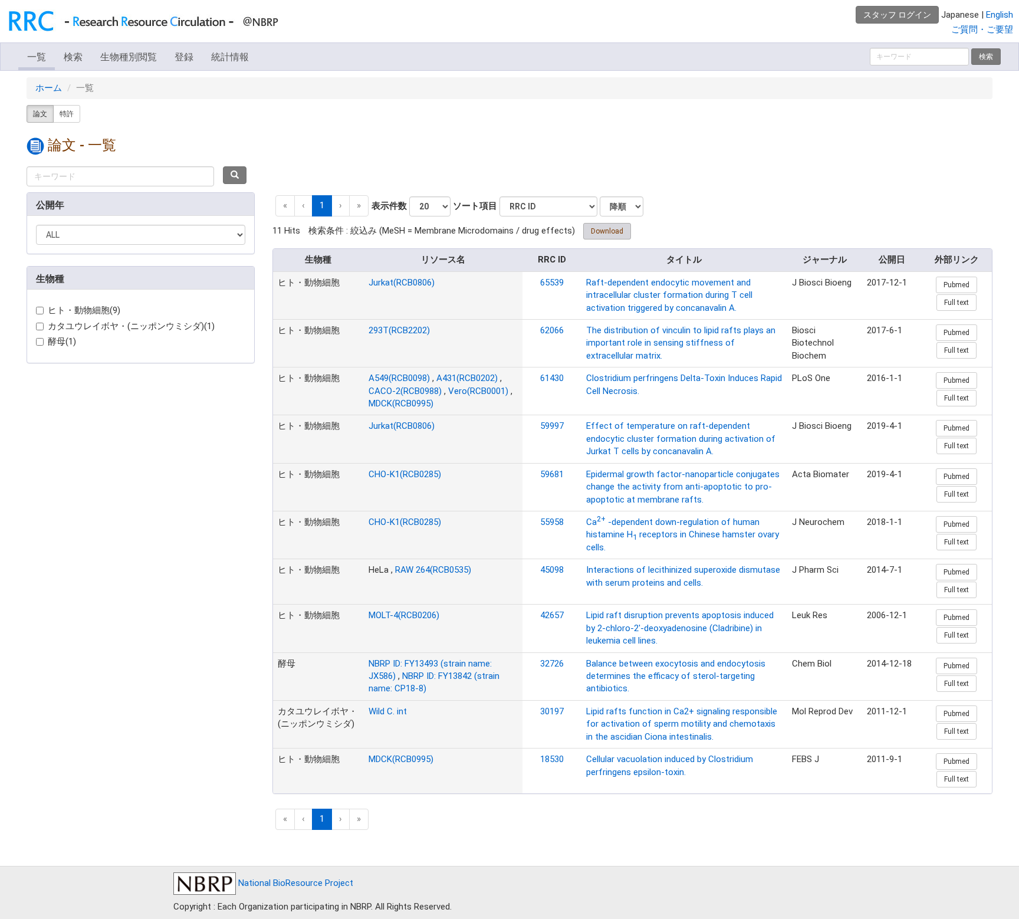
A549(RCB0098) (399, 378)
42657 (552, 615)
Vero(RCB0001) (478, 391)
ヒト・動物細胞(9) (84, 310)
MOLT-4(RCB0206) (404, 615)
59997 (552, 426)
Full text (956, 302)
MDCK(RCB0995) (401, 403)
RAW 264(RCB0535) (433, 569)
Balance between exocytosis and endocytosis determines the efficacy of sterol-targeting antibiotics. (675, 676)
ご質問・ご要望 (982, 29)
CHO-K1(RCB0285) (405, 474)
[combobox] (120, 176)
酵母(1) (62, 341)
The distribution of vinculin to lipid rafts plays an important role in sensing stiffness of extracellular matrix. (680, 343)
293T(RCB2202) (399, 330)
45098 (552, 569)
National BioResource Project (294, 883)
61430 (552, 378)
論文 (40, 114)
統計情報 (230, 57)
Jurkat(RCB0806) (402, 282)
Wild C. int (388, 711)
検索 (73, 57)
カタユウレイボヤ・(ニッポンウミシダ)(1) (131, 326)
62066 (552, 330)
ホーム (48, 88)
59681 (552, 474)
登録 (184, 57)
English (999, 14)
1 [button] (322, 205)
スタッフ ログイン (897, 14)
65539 (552, 282)
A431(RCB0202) (467, 378)
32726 (552, 663)
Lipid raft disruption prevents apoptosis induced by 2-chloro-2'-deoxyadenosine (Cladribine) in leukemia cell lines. (680, 628)
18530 (552, 759)
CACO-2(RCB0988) (405, 391)
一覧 (36, 57)
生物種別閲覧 (128, 57)
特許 (67, 114)
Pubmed (956, 285)
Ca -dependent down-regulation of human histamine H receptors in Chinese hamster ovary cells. (682, 535)
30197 (552, 711)
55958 (552, 522)
